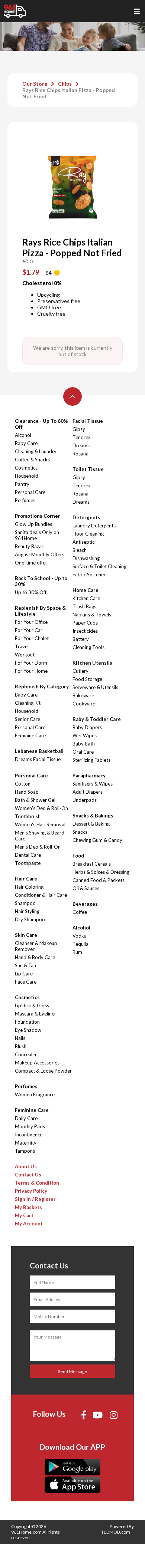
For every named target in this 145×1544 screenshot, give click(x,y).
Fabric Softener (89, 574)
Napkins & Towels (91, 615)
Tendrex (81, 437)
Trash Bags (84, 606)
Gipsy (78, 429)
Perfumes (25, 500)
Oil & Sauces (85, 888)
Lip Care (24, 974)
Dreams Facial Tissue (38, 759)
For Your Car (28, 630)
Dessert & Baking (91, 824)
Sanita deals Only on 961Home (37, 535)
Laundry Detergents (94, 526)
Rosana (80, 454)
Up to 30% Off (30, 592)
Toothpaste (28, 863)
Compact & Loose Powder (43, 1071)
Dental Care (28, 855)
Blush (20, 1046)
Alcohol (23, 435)
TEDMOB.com (115, 1532)
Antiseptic (83, 542)
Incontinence (28, 1135)
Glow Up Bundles (33, 524)
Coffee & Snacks (32, 459)
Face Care (25, 982)
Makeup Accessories (37, 1063)
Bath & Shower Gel (35, 800)
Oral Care (83, 752)
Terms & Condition (37, 1183)
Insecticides (85, 631)
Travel (22, 646)
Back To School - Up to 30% (41, 581)
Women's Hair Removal (40, 824)
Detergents (86, 517)
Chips (65, 83)
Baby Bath (83, 744)
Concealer (26, 1054)
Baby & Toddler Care (96, 719)
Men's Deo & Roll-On (38, 847)
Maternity (25, 1143)
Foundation (27, 1022)
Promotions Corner (37, 516)
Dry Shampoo (30, 919)
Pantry (22, 484)
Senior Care (27, 719)
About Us (26, 1166)
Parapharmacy (89, 775)
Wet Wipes (84, 735)
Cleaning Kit (28, 703)
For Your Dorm (31, 663)
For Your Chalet (32, 638)
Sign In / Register (35, 1199)
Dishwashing (86, 558)
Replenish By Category (42, 686)
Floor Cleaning (88, 534)
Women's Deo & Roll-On (41, 808)
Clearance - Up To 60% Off (41, 424)
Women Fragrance (35, 1094)
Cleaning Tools (88, 647)
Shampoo (25, 903)
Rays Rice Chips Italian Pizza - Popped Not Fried (68, 93)
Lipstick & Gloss (32, 1005)
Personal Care (30, 492)
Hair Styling (27, 911)
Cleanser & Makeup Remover (36, 946)
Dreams (81, 445)
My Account (29, 1224)
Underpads (84, 800)
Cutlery (80, 671)
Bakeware (83, 695)
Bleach (79, 550)
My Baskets (28, 1207)
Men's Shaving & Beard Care (39, 836)
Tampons (25, 1151)
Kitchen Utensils (92, 663)
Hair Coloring (29, 887)
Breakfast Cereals (91, 864)
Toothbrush (28, 816)
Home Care (85, 590)
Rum (77, 952)
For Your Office (31, 622)
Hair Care (26, 879)
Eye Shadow (28, 1030)
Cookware (83, 704)
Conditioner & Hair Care (41, 895)
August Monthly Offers (39, 554)
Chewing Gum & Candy (97, 840)
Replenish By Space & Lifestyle (40, 611)
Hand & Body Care (35, 957)
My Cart (24, 1215)
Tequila (80, 944)
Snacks (79, 832)
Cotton (22, 784)
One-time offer (31, 563)
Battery (80, 639)
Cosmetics (26, 468)
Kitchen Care (86, 598)
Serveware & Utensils (95, 687)
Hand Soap (27, 792)
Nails (20, 1038)
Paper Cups (85, 623)
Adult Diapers (87, 792)
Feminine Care (30, 735)
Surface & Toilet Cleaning (99, 566)
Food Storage (87, 679)
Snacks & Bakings (92, 816)
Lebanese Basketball (39, 751)
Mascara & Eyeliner (35, 1014)
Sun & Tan (25, 965)
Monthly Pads (30, 1126)
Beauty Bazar (29, 546)
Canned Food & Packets (98, 880)
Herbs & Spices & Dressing (100, 872)
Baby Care (26, 443)
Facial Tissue (87, 421)
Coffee (79, 912)
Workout (25, 655)
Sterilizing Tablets (91, 760)
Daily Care (26, 1118)
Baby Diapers (87, 727)
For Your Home (31, 671)
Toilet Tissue (88, 469)
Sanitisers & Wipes (92, 784)
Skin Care (26, 935)
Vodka (79, 936)
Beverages (85, 904)
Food (78, 856)
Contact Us (28, 1175)
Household (26, 476)
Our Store (34, 83)
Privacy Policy (31, 1191)
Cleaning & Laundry (36, 451)
